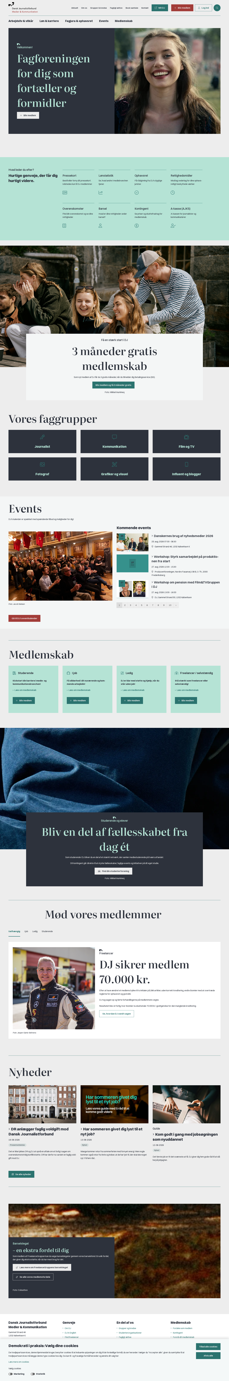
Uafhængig (14, 931)
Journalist (42, 447)
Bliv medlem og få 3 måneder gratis (113, 385)
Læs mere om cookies (18, 1361)
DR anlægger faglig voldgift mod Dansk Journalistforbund (38, 1131)
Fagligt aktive (125, 1337)
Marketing (19, 1374)
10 (170, 605)
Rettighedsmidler (181, 175)
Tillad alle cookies (208, 1346)
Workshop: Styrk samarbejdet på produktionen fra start (185, 559)
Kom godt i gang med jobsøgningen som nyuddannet (185, 1137)
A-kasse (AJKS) (180, 208)
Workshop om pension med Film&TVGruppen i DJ (186, 584)
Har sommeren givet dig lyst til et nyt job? (111, 1131)
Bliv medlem (30, 115)
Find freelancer (72, 1337)
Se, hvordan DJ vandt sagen (116, 1013)
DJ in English (70, 1332)
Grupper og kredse (127, 1328)
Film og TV (186, 447)
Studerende (47, 931)
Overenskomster (73, 208)
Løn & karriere (49, 21)
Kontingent (141, 208)
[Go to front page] (39, 7)
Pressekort (69, 175)
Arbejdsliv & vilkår (20, 21)
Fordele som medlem (182, 1328)
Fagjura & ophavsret (79, 21)
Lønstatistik (106, 175)
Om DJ (68, 1328)
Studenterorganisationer (130, 1332)
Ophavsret (141, 175)
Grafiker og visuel (114, 474)
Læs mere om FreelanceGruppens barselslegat (44, 1267)
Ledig (35, 931)
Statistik (40, 1374)
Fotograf (42, 474)
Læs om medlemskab (25, 690)
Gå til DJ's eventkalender (24, 618)
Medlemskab (124, 21)
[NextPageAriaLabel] (176, 605)
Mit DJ (161, 7)
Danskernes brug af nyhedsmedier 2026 (183, 536)
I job (26, 931)
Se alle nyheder (23, 1174)
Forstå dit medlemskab (183, 1337)
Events (104, 21)
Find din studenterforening (115, 871)
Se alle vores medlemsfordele (35, 1277)
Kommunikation (114, 447)
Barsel (103, 208)
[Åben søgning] (217, 7)
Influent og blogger (186, 474)
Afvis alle (208, 1355)
